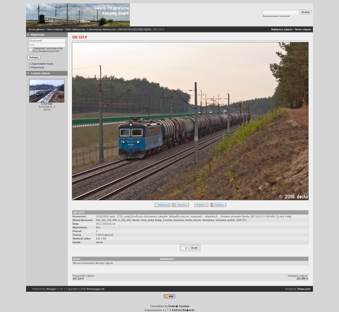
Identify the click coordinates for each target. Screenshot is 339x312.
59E (115, 220)
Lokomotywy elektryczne (101, 29)
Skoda (135, 220)
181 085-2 (302, 278)
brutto (189, 220)
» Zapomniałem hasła (41, 63)
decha (99, 242)
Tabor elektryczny (75, 29)
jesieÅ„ (231, 220)
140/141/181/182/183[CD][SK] (134, 29)
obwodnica (208, 220)
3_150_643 (124, 220)
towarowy (179, 220)
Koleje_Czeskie (163, 220)
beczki (197, 220)
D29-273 (241, 220)
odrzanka (221, 220)
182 (98, 220)
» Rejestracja (36, 67)
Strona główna (36, 29)
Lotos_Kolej (147, 220)
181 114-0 (78, 278)
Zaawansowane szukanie (276, 16)
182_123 (106, 220)
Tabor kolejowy (54, 29)
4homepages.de (95, 289)
